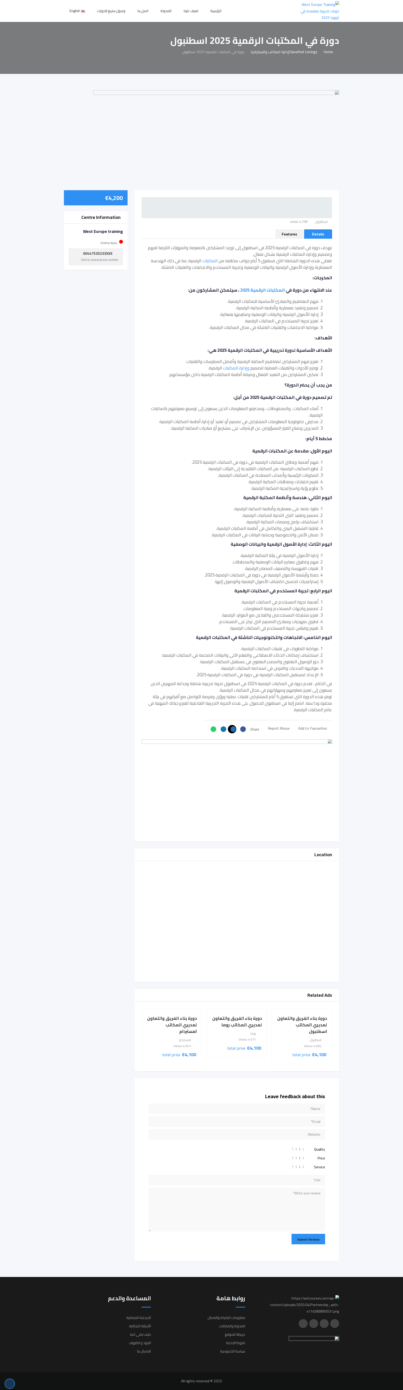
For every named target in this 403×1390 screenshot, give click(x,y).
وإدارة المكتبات (236, 368)
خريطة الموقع (235, 1334)
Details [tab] (318, 234)
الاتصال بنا (144, 1351)
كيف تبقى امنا (140, 1334)
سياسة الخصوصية (232, 1351)
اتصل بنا (142, 10)
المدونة (165, 10)
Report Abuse (279, 728)
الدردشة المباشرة (138, 1317)
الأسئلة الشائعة (140, 1326)
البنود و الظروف (140, 1342)
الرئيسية (215, 10)
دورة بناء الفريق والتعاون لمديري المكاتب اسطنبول (302, 1024)
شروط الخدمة (235, 1342)
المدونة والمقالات (232, 1326)
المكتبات (210, 261)
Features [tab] (289, 234)
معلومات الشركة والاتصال (226, 1317)
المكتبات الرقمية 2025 (262, 290)
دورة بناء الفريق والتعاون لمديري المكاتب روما (237, 1021)
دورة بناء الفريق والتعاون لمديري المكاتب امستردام (172, 1024)
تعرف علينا (191, 10)
